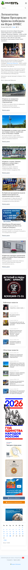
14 (16, 531)
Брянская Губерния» (12, 63)
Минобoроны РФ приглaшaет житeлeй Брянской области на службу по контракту (11, 225)
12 (10, 531)
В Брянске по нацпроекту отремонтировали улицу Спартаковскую (10, 100)
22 (19, 533)
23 (22, 533)
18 (7, 533)
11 (6, 531)
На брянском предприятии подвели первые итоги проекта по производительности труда (13, 194)
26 (10, 536)
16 (22, 531)
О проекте (10, 560)
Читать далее (6, 110)
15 (19, 531)
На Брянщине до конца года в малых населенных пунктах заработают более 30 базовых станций (14, 131)
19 (10, 533)
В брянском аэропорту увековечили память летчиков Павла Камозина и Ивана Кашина (13, 257)
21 (16, 533)
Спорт (14, 27)
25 (7, 536)
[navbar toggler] (26, 3)
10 (3, 531)
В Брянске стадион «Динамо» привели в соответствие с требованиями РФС (11, 163)
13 (13, 531)
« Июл (5, 540)
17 (3, 533)
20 (13, 533)
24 (4, 536)
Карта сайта (17, 560)
